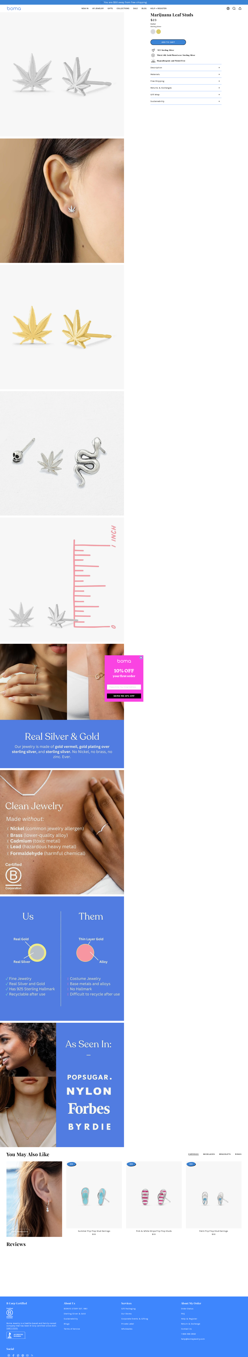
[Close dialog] (141, 657)
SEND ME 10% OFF (124, 696)
